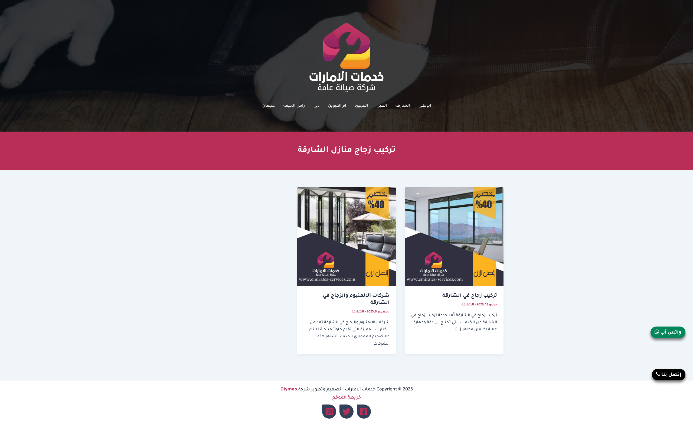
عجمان (268, 106)
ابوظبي (425, 106)
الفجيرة (361, 106)
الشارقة (402, 106)
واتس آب (670, 332)
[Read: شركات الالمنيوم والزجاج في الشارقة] (346, 237)
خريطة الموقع (346, 397)
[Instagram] (329, 412)
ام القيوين (337, 106)
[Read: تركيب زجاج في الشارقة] (454, 237)
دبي (316, 106)
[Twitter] (346, 412)
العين (382, 106)
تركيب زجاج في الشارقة (469, 296)
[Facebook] (364, 412)
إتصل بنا (670, 375)
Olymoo (288, 389)
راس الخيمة (294, 106)
